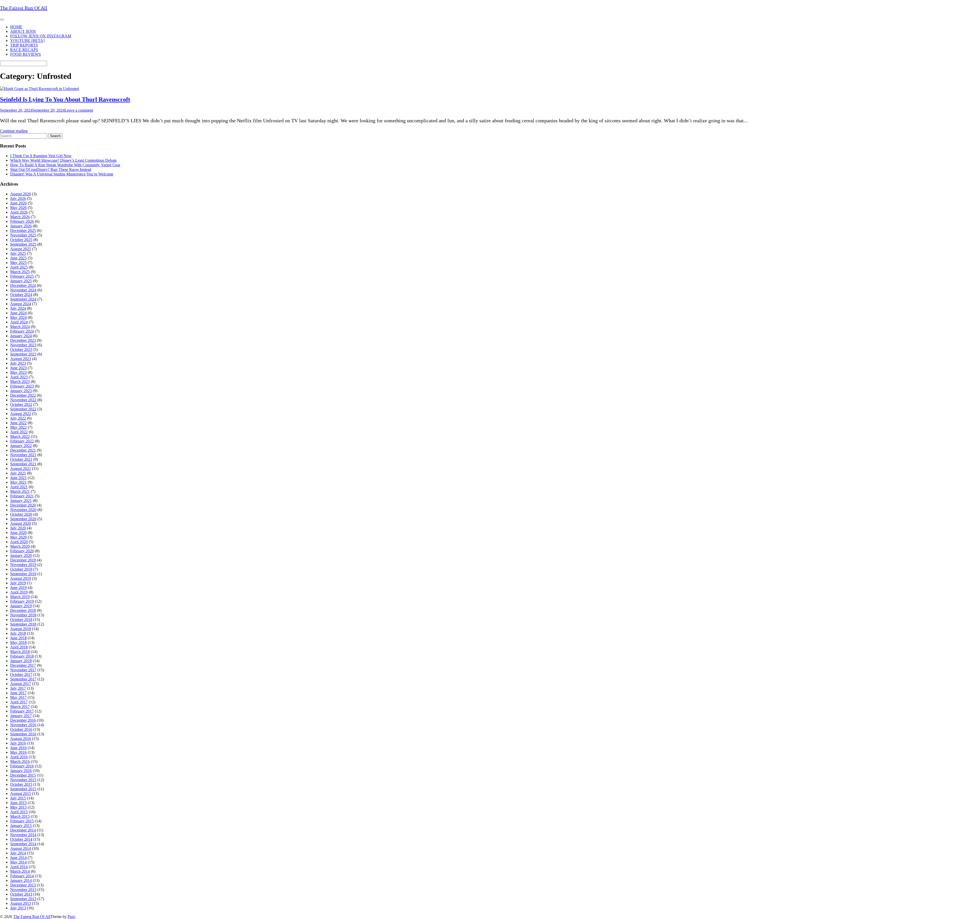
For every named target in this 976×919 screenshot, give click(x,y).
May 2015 (18, 807)
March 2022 (20, 436)
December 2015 (23, 775)
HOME (16, 27)
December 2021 (23, 450)
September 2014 (23, 844)
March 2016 (20, 761)
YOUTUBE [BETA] (27, 40)
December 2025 (23, 230)
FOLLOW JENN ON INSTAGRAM (40, 36)
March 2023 (20, 381)
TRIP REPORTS (24, 45)
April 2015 (19, 812)
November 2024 (23, 290)
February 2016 (22, 766)
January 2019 (21, 606)
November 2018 (23, 615)
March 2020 (20, 546)
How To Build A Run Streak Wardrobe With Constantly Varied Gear (65, 165)
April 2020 (19, 542)
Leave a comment (79, 110)
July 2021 (18, 473)
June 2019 (18, 587)
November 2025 (23, 235)
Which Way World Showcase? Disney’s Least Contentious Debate (63, 160)
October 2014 (21, 839)
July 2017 (18, 688)
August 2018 (20, 629)
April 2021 (19, 487)
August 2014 (20, 848)
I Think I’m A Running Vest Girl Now (41, 156)
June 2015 (18, 803)
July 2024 (18, 308)
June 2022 (18, 423)
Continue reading (14, 131)
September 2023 (23, 354)
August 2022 (20, 413)
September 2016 (23, 734)
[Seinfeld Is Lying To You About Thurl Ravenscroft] (39, 88)
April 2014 (19, 867)
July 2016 (18, 743)
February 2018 (22, 656)
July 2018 (18, 633)
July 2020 (18, 528)
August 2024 (20, 304)
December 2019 (23, 560)
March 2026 (20, 217)
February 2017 (22, 711)
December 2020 (23, 505)
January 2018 (21, 661)
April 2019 (19, 592)
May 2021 (18, 482)
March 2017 (20, 706)
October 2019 (21, 569)
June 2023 (18, 368)
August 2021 (20, 468)
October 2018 (21, 619)
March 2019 (20, 597)
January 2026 (21, 226)
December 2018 (23, 610)
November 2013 (23, 889)
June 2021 (18, 478)
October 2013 (21, 894)
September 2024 (23, 299)
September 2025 (23, 244)
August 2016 (20, 738)
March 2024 (20, 326)
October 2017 (21, 674)
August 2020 (20, 523)
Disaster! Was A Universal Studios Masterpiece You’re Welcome (61, 174)
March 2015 (20, 816)
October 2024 (21, 294)
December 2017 (23, 665)
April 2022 (19, 432)
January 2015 (21, 825)
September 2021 (23, 464)
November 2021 (23, 455)
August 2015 (20, 793)
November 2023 (23, 345)
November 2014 (23, 835)
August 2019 (20, 578)
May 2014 (18, 862)
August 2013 (20, 903)
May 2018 (18, 642)
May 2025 (18, 262)
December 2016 (23, 720)
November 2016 (23, 725)
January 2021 (21, 500)
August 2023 (20, 359)
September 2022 (23, 409)
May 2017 (18, 697)
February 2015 (22, 821)
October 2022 (21, 404)
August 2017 (20, 683)
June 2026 (18, 203)
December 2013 (23, 885)
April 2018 (19, 647)
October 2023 (21, 349)
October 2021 (21, 459)
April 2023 (19, 377)
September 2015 (23, 789)
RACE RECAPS (24, 50)
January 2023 (21, 391)
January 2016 (21, 770)
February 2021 (22, 496)
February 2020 (22, 551)
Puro (71, 916)
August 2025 (20, 249)
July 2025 (18, 253)
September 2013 (23, 899)
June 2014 (18, 857)
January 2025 (21, 281)
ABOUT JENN (23, 31)
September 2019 (23, 574)
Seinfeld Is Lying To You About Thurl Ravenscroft (65, 99)
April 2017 (19, 702)
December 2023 (23, 340)
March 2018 (20, 651)
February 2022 (22, 441)
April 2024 (19, 322)
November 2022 (23, 400)
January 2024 (21, 336)
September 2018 (23, 624)
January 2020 (21, 555)
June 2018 (18, 638)
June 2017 (18, 693)
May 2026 (18, 207)
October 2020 (21, 514)
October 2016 (21, 729)
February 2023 (22, 386)
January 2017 (21, 716)
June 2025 (18, 258)
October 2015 (21, 784)
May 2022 (18, 427)
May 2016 (18, 752)
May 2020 (18, 537)
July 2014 (18, 853)
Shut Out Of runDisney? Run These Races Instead (50, 169)
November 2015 (23, 780)
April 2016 (19, 757)
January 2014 (21, 880)
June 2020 (18, 532)
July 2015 (18, 798)
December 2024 (23, 285)
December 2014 (23, 830)
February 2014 (22, 876)
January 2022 (21, 445)
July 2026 (18, 198)
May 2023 (18, 372)
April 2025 (19, 267)
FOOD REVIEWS (25, 54)
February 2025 (22, 276)
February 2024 (22, 331)
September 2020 (23, 519)
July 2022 (18, 418)
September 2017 (23, 679)
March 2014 (20, 871)
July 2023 (18, 363)
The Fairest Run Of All (31, 916)
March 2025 (20, 272)
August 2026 (20, 194)
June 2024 (18, 313)
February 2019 (22, 601)
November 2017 (23, 670)
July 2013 (18, 908)
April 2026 (19, 212)
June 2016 (18, 748)
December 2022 (23, 395)
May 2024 (18, 317)
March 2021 (20, 491)
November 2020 (23, 510)
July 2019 (18, 583)
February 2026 (22, 221)
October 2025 (21, 240)
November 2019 (23, 564)
